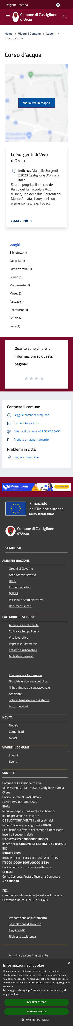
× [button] (68, 963)
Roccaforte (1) (19, 309)
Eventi (13, 761)
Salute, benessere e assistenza (29, 700)
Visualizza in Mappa (36, 102)
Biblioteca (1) (18, 252)
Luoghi (50, 33)
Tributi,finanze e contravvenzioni (30, 687)
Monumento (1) (20, 285)
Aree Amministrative (23, 574)
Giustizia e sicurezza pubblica (28, 681)
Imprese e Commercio (23, 643)
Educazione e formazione (25, 675)
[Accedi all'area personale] (58, 5)
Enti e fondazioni (20, 587)
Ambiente (15, 693)
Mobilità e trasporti (21, 656)
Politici (13, 593)
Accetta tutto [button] (36, 1002)
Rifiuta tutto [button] (36, 1011)
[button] (36, 1020)
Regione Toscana (17, 4)
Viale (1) (15, 326)
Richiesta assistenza (22, 936)
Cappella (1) (17, 260)
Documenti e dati (20, 606)
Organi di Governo (21, 568)
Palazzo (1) (17, 301)
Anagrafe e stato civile (24, 625)
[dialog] (36, 992)
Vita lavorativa (18, 637)
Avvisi (13, 737)
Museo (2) (16, 293)
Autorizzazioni (18, 706)
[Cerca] (64, 17)
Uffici (12, 581)
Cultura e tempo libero (24, 631)
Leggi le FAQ (17, 930)
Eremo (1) (16, 277)
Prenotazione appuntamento (28, 917)
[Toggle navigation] (7, 16)
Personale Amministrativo (26, 599)
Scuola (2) (16, 318)
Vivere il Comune (29, 33)
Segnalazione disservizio (25, 924)
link (16, 994)
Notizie (13, 725)
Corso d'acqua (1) (21, 268)
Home (8, 33)
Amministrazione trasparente (28, 955)
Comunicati (16, 731)
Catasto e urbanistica (23, 650)
